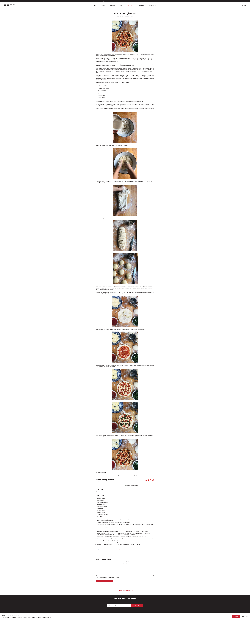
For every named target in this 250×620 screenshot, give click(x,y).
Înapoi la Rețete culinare (126, 590)
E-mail (127, 561)
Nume (97, 561)
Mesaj (97, 568)
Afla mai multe (245, 616)
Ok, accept (236, 616)
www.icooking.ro (114, 475)
